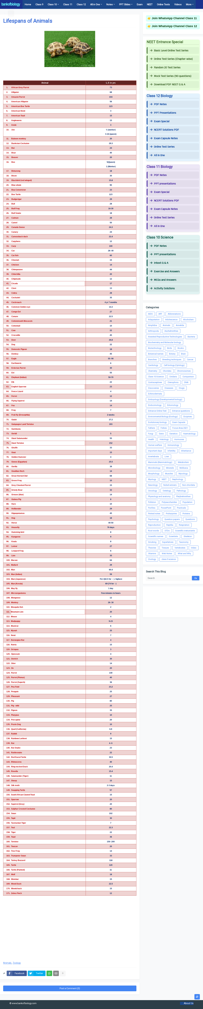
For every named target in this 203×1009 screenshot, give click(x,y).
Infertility (171, 451)
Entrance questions (181, 411)
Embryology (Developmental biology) (165, 399)
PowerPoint (166, 508)
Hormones (179, 439)
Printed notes (154, 513)
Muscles (169, 473)
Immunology (173, 445)
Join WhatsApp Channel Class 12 (174, 26)
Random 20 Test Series (167, 67)
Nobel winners (170, 485)
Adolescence (171, 319)
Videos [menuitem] (178, 4)
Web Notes (167, 553)
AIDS (150, 314)
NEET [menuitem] (150, 4)
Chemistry (152, 371)
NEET (164, 479)
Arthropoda (153, 331)
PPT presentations (165, 183)
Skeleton (188, 536)
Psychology (153, 519)
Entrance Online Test (157, 411)
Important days (155, 451)
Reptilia (169, 525)
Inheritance (186, 451)
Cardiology (153, 365)
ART (160, 314)
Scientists (173, 536)
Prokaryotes (171, 513)
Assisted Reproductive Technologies (165, 336)
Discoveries (153, 388)
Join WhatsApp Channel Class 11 (174, 18)
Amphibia (152, 325)
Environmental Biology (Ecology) (163, 416)
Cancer (190, 359)
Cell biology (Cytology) (174, 365)
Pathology (181, 491)
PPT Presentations (165, 112)
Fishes (164, 428)
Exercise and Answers (167, 271)
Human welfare (155, 445)
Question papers (172, 519)
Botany (172, 354)
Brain (183, 354)
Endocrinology (154, 405)
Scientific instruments (185, 530)
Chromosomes (184, 371)
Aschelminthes (171, 331)
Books (181, 348)
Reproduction (154, 525)
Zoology (17, 963)
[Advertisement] (69, 933)
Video (193, 548)
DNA (186, 382)
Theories (152, 548)
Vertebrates (180, 548)
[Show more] (62, 973)
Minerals (170, 468)
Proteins (186, 513)
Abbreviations (174, 314)
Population (187, 502)
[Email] (56, 973)
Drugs (181, 388)
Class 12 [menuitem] (81, 4)
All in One (159, 155)
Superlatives (167, 542)
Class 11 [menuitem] (67, 4)
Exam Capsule (178, 422)
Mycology (183, 473)
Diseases (169, 388)
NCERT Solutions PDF (166, 129)
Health (151, 439)
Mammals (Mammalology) (160, 462)
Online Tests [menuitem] (163, 4)
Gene (161, 433)
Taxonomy (183, 542)
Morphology (153, 473)
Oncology (152, 491)
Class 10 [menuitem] (52, 4)
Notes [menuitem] (109, 4)
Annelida (180, 325)
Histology (164, 439)
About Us (188, 1003)
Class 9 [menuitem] (39, 4)
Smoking (152, 542)
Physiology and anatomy (159, 496)
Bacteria (191, 336)
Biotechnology (154, 348)
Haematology (189, 433)
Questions (190, 519)
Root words (153, 530)
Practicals (181, 508)
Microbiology (154, 468)
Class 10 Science (156, 376)
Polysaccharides (169, 502)
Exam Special (161, 121)
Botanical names (155, 354)
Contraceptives (155, 382)
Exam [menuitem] (140, 4)
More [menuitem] (188, 4)
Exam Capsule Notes (166, 138)
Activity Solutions (164, 288)
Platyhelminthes (183, 496)
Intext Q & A (161, 262)
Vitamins (152, 553)
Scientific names (155, 536)
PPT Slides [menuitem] (124, 4)
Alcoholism (188, 319)
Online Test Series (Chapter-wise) (173, 59)
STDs (167, 530)
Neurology (153, 485)
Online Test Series (164, 146)
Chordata (167, 371)
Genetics (173, 433)
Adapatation (154, 319)
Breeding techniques (171, 359)
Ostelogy (167, 491)
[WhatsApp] (49, 973)
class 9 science (169, 559)
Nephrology (177, 479)
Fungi (150, 433)
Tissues (165, 548)
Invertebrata (153, 456)
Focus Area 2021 (180, 428)
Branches (152, 359)
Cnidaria (173, 376)
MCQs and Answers (165, 279)
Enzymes (187, 416)
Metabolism (183, 462)
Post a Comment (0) (70, 988)
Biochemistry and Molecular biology (164, 342)
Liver (167, 456)
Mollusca (184, 468)
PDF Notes (160, 104)
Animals (7, 963)
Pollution (152, 502)
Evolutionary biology (157, 422)
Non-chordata (188, 485)
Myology (152, 479)
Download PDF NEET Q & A (169, 84)
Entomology (172, 405)
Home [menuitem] (28, 4)
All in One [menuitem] (95, 4)
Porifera (151, 508)
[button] (5, 13)
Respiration (184, 525)
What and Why (184, 553)
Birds (169, 348)
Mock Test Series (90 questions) (172, 76)
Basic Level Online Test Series (171, 50)
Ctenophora (173, 382)
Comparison (188, 376)
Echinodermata (155, 394)
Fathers (151, 428)
